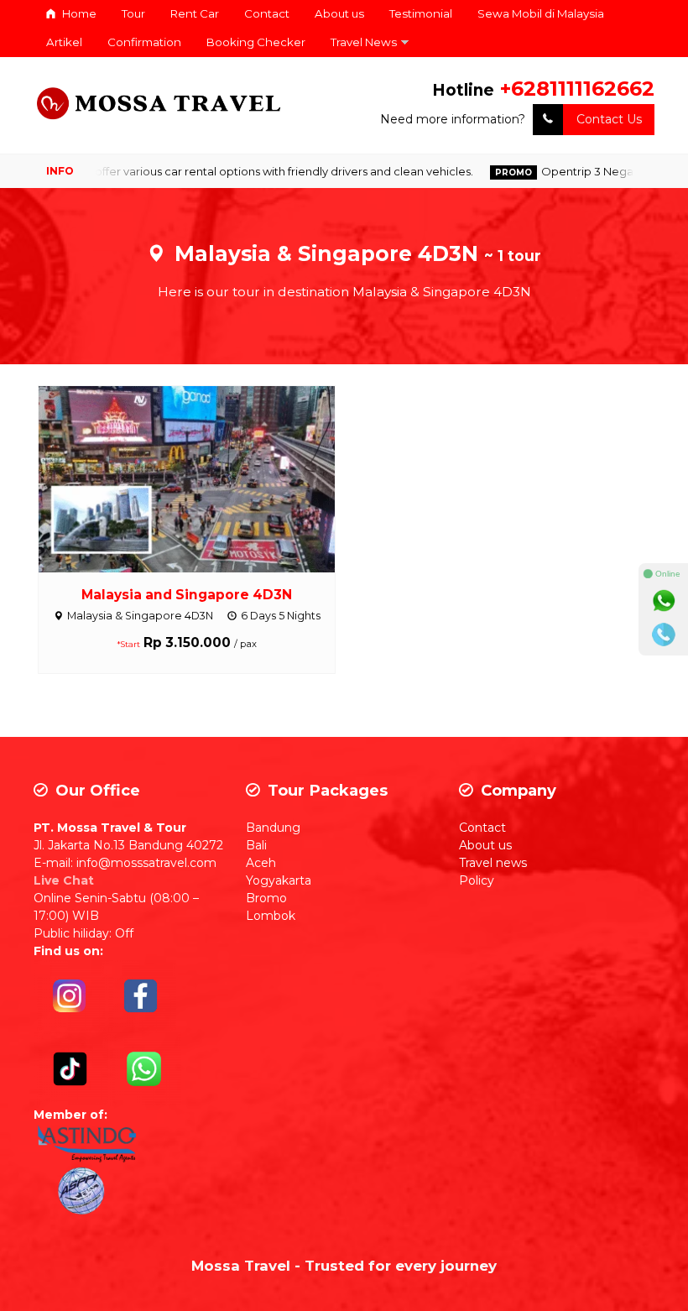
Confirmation (144, 42)
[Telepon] (664, 634)
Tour (133, 13)
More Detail (202, 478)
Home (78, 13)
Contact (266, 13)
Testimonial (420, 13)
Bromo (266, 898)
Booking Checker (255, 42)
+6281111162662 (577, 88)
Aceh (261, 862)
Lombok (270, 915)
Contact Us (609, 119)
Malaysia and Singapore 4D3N (186, 595)
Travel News (364, 42)
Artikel (64, 42)
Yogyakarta (278, 880)
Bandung (273, 827)
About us (339, 13)
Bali (256, 845)
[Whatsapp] (664, 601)
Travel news (493, 862)
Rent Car (194, 13)
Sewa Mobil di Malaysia (540, 13)
